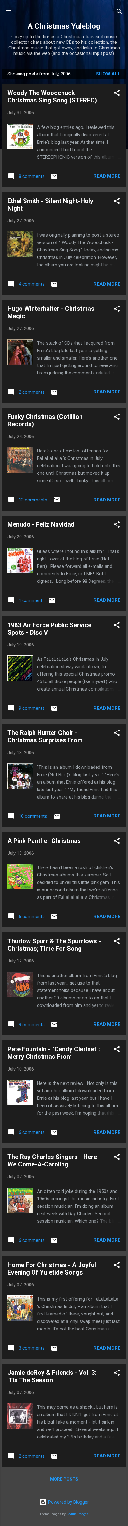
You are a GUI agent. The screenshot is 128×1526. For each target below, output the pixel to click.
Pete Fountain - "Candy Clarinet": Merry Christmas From (53, 1052)
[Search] (119, 12)
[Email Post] (54, 178)
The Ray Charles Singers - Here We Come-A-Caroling (52, 1160)
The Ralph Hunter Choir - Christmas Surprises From (45, 736)
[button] (117, 94)
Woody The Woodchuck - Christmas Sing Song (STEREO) (52, 96)
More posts (64, 1479)
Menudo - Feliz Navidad (41, 524)
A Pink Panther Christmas (44, 841)
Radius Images (77, 1514)
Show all (108, 74)
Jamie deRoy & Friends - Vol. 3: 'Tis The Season (51, 1376)
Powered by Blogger (68, 1502)
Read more (107, 176)
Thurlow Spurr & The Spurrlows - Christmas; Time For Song (54, 944)
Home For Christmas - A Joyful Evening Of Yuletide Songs (51, 1268)
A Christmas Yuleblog (64, 26)
